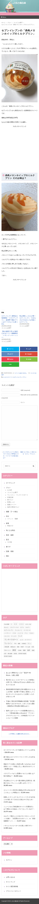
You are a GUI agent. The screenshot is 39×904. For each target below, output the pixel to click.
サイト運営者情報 (12, 886)
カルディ (28, 627)
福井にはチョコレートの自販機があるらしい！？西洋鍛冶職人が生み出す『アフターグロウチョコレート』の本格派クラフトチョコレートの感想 (20, 714)
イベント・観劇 (12, 519)
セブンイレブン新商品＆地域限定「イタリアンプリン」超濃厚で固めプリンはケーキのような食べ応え (10, 320)
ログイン (9, 860)
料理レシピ (11, 502)
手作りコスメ (7, 650)
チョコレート (18, 630)
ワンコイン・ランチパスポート (17, 495)
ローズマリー (28, 639)
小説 (32, 647)
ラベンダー (14, 636)
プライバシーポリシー (13, 891)
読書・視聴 (10, 551)
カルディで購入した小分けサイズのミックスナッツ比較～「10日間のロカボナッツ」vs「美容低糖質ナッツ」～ (19, 818)
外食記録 (10, 497)
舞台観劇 (10, 653)
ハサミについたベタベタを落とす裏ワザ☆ (18, 825)
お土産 (9, 490)
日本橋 (19, 650)
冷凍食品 (24, 643)
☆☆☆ (21, 624)
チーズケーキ (27, 630)
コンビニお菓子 (12, 492)
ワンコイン (8, 643)
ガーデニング (10, 483)
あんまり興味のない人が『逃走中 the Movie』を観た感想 (18, 674)
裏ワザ (8, 547)
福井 (28, 650)
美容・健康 (10, 535)
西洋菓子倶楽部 (8, 656)
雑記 (7, 556)
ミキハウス (7, 636)
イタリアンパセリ (14, 627)
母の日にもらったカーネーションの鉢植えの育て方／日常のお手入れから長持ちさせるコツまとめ (20, 682)
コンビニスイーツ (7, 377)
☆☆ (15, 624)
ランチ (20, 636)
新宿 (14, 650)
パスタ (14, 633)
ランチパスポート (11, 640)
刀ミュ (29, 643)
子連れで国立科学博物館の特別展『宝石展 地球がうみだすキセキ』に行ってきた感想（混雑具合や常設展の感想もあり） (20, 703)
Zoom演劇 (6, 624)
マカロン (31, 633)
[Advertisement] (19, 148)
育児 (7, 539)
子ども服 (27, 646)
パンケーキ (20, 633)
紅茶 (5, 653)
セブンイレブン (17, 377)
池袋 (24, 650)
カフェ (22, 627)
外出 (7, 516)
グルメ (8, 487)
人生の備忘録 (19, 3)
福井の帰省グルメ (13, 507)
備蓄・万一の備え (12, 511)
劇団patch (13, 646)
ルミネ (21, 639)
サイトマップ (10, 882)
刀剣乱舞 (6, 647)
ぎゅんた (6, 627)
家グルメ (10, 500)
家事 (7, 523)
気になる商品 (10, 530)
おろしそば (28, 624)
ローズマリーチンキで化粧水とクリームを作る (19, 750)
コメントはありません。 (21, 373)
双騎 (18, 646)
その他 (9, 542)
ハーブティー (7, 633)
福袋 (33, 650)
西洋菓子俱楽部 (22, 653)
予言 (15, 643)
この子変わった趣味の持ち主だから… (19, 734)
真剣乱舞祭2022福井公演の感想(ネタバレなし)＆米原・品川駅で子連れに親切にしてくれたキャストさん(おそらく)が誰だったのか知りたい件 (20, 692)
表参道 (15, 653)
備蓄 (19, 643)
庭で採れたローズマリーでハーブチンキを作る (19, 757)
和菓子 (22, 646)
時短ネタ (10, 526)
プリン (24, 377)
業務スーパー (11, 504)
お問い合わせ (10, 877)
